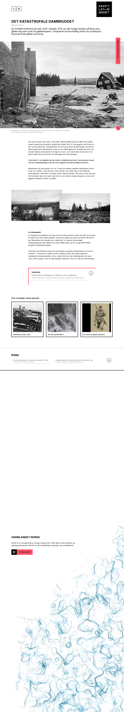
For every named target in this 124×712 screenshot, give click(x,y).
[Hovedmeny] (13, 8)
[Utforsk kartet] (19, 8)
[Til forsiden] (104, 9)
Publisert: (17, 25)
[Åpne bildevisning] (36, 205)
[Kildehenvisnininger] (109, 360)
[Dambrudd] (91, 273)
